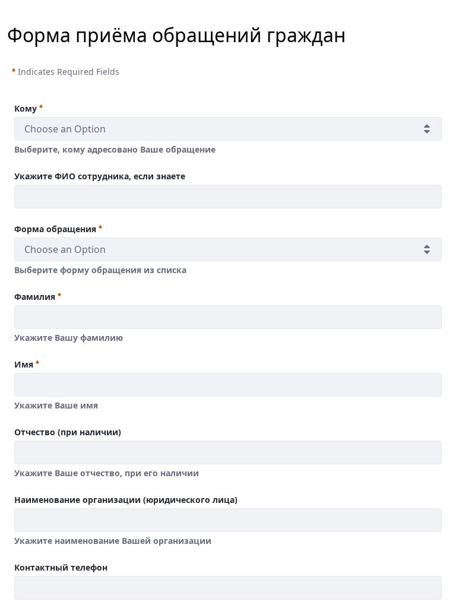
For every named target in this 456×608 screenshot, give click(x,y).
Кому (25, 108)
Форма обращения (55, 229)
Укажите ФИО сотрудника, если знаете (99, 176)
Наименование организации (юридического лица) (126, 499)
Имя (23, 364)
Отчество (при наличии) (67, 432)
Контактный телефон (60, 567)
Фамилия (34, 296)
